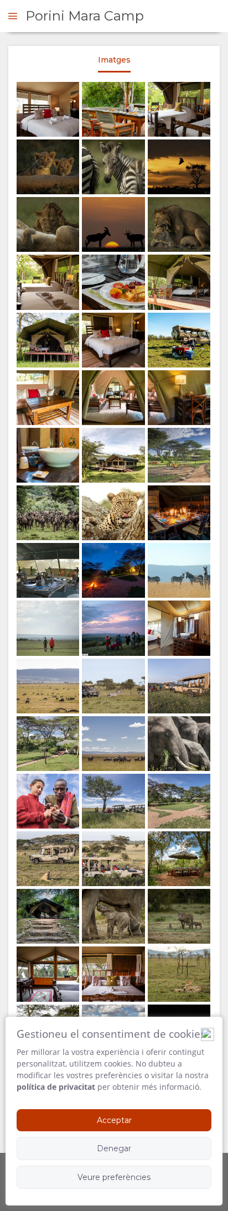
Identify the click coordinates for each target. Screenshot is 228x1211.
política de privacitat (56, 1086)
